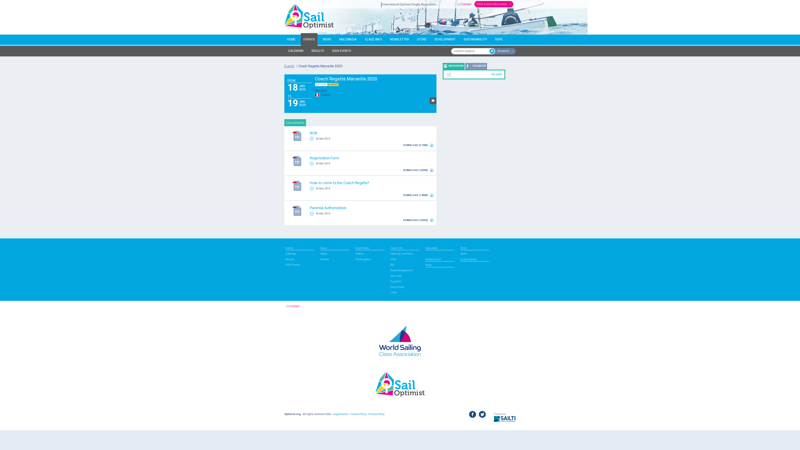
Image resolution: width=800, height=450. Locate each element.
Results (290, 259)
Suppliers (396, 281)
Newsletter (399, 39)
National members (401, 253)
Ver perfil (496, 74)
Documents (397, 287)
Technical (395, 276)
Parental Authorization (328, 208)
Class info (373, 39)
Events (309, 39)
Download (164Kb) (416, 220)
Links (393, 292)
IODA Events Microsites (492, 4)
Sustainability (475, 39)
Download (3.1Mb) (416, 145)
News (327, 39)
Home (291, 39)
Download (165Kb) (416, 170)
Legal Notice (340, 414)
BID (392, 264)
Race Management (401, 270)
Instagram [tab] (456, 65)
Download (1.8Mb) (416, 195)
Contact (466, 4)
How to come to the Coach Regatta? (339, 183)
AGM (393, 259)
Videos (359, 253)
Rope (499, 39)
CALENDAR (296, 51)
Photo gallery (363, 259)
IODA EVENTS (341, 51)
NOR (313, 133)
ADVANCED (504, 51)
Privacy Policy (377, 414)
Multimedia (348, 39)
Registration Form (324, 158)
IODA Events (292, 264)
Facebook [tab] (479, 65)
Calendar (290, 253)
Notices (324, 259)
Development (445, 39)
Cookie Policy (358, 414)
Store (421, 39)
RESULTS (318, 51)
